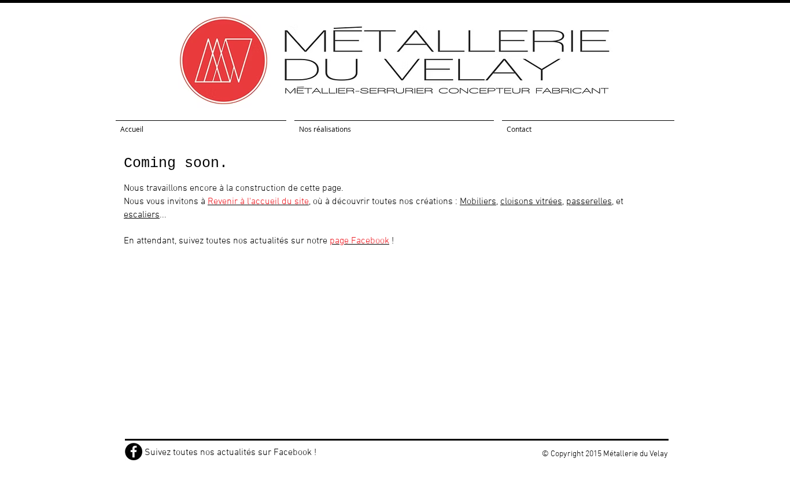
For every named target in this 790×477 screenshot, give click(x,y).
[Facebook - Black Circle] (133, 451)
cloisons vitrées (531, 202)
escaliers (142, 215)
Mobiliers (478, 202)
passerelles (589, 202)
